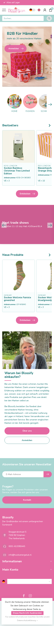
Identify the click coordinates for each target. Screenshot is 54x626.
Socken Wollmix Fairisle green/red (17, 299)
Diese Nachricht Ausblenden (27, 613)
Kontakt (27, 499)
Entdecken (25, 193)
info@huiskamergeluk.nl (20, 554)
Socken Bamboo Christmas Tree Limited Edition (17, 171)
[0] (50, 10)
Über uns (27, 430)
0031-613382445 (17, 546)
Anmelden (27, 440)
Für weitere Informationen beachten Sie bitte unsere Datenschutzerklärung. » (27, 618)
